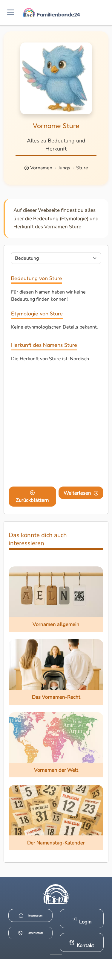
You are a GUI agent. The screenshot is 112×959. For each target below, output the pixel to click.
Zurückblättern (32, 500)
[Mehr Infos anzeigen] (56, 954)
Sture (82, 168)
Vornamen (41, 168)
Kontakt (85, 945)
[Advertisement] (56, 426)
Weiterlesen (77, 493)
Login (85, 921)
